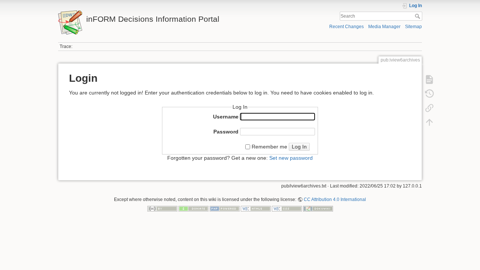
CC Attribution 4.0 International (335, 199)
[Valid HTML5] (256, 208)
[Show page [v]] (429, 79)
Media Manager (384, 26)
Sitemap (413, 26)
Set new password (291, 158)
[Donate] (193, 208)
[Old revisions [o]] (429, 94)
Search (418, 16)
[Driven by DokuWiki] (318, 208)
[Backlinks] (429, 108)
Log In (299, 147)
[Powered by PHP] (225, 208)
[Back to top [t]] (429, 122)
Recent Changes (346, 26)
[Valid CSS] (287, 208)
